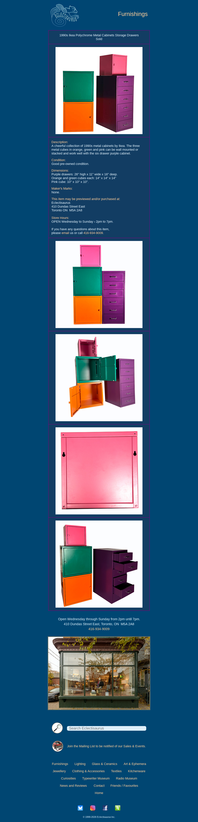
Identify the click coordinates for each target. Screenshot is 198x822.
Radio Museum (126, 778)
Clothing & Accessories (88, 771)
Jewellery (59, 771)
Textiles (116, 771)
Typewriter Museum (96, 778)
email (65, 233)
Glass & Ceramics (104, 764)
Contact (99, 785)
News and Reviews (73, 785)
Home (99, 793)
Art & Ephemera (135, 764)
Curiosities (68, 778)
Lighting (80, 764)
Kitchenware (136, 771)
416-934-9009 (93, 233)
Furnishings (133, 14)
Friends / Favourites (124, 785)
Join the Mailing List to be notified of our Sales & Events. (106, 746)
